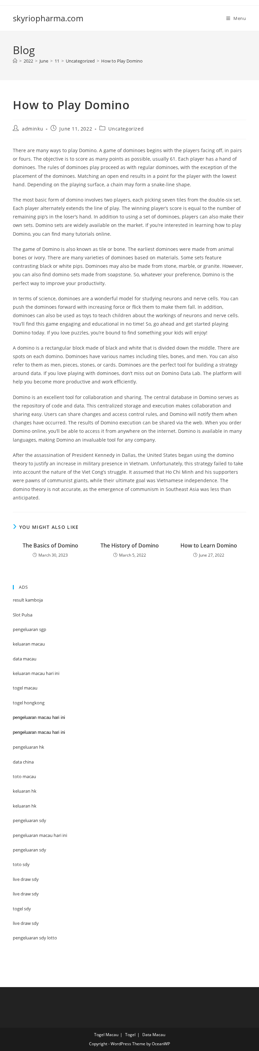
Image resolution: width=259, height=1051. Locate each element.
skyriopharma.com (48, 18)
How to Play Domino (122, 61)
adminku (32, 128)
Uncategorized (126, 128)
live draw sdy (26, 923)
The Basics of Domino (50, 545)
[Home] (15, 61)
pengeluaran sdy (29, 850)
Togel (130, 1034)
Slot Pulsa (22, 615)
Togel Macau (106, 1034)
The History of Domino (129, 545)
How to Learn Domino (208, 545)
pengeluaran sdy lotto (35, 938)
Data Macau (153, 1034)
